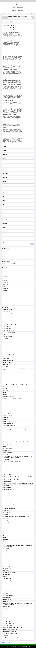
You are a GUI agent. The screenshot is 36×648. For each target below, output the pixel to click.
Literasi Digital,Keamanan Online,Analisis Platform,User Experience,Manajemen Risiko (16, 437)
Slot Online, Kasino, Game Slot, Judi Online (9, 550)
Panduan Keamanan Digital (7, 474)
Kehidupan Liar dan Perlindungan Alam (9, 425)
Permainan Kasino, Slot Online (7, 510)
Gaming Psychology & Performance (8, 382)
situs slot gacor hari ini (6, 642)
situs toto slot (5, 169)
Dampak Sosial (5, 338)
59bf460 (4, 30)
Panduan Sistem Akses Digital (7, 495)
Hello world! (14, 263)
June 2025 (4, 294)
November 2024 (5, 301)
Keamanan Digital (6, 417)
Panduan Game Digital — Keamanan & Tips (9, 472)
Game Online (5, 373)
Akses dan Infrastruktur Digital (8, 313)
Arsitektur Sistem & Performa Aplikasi (9, 332)
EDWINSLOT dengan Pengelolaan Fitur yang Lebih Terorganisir (12, 16)
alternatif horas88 (6, 320)
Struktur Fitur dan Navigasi (7, 568)
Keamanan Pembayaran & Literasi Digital (9, 421)
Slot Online (4, 541)
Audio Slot (4, 334)
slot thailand (5, 223)
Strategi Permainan (6, 564)
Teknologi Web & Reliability (7, 625)
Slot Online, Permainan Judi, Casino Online (9, 552)
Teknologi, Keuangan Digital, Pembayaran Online (10, 629)
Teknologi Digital (5, 608)
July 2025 (4, 292)
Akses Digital (5, 315)
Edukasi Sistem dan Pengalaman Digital (9, 354)
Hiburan (4, 386)
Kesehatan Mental (6, 432)
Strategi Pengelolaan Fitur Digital (8, 562)
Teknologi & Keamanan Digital (7, 591)
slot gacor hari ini (6, 173)
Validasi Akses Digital (6, 639)
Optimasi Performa (6, 459)
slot (3, 162)
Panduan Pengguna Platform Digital (8, 489)
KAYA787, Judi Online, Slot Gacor (8, 409)
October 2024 (5, 303)
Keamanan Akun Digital (6, 413)
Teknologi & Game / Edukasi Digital (8, 582)
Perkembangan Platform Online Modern (9, 508)
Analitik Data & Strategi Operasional (8, 330)
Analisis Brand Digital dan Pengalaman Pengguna (10, 324)
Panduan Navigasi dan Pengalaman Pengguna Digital (11, 479)
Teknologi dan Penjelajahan (7, 606)
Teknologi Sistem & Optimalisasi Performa (9, 623)
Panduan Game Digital (6, 470)
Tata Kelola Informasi (6, 574)
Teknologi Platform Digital (7, 619)
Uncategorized (5, 635)
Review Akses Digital (6, 522)
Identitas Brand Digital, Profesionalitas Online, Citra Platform (12, 402)
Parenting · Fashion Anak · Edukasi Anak (9, 502)
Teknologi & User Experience (7, 601)
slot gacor (4, 181)
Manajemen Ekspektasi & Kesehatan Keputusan (10, 439)
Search (3, 242)
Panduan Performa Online (7, 491)
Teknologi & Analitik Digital (7, 580)
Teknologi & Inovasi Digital (7, 589)
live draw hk (5, 219)
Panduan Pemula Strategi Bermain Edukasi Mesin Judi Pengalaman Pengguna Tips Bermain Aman (18, 483)
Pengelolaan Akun (6, 506)
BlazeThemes (27, 646)
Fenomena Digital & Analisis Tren (8, 360)
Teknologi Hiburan (6, 612)
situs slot (4, 200)
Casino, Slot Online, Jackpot (7, 336)
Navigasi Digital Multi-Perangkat (8, 448)
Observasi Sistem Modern (7, 450)
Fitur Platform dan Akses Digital (8, 362)
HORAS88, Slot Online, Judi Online (8, 396)
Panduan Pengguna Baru (7, 487)
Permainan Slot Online (6, 512)
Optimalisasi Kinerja (6, 454)
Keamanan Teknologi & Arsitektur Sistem (9, 423)
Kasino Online (5, 407)
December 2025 (5, 282)
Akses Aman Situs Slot (6, 311)
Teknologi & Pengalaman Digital (8, 595)
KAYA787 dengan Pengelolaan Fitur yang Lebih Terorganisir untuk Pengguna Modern (16, 255)
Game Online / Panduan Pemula (8, 375)
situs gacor (5, 529)
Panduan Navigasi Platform (7, 481)
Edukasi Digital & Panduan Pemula (8, 350)
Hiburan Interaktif (5, 390)
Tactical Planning (5, 570)
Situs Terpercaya (5, 533)
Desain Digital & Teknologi (7, 340)
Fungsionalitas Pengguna (7, 364)
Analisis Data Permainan (7, 326)
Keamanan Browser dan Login (7, 415)
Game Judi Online (6, 371)
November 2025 (5, 284)
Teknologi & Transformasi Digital (8, 599)
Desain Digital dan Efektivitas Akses (8, 342)
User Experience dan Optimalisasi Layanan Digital (11, 637)
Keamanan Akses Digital (7, 411)
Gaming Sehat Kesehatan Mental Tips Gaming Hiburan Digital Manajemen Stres (15, 384)
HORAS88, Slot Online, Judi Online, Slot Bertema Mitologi (12, 398)
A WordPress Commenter (7, 263)
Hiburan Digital (5, 388)
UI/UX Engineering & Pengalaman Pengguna (10, 633)
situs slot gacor (5, 177)
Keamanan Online (5, 419)
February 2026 (5, 278)
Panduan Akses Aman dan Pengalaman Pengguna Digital (12, 461)
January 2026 (5, 280)
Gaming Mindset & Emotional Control (9, 380)
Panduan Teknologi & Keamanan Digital (9, 500)
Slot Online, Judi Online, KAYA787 (8, 548)
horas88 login (5, 394)
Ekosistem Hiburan (6, 358)
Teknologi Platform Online (7, 621)
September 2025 (5, 288)
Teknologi (4, 576)
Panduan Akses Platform (7, 463)
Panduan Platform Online (7, 493)
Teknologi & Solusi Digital (7, 597)
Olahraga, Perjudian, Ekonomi (7, 452)
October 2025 (5, 286)
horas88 (4, 392)
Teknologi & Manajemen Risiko (8, 593)
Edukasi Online (5, 352)
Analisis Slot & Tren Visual (7, 328)
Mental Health (5, 446)
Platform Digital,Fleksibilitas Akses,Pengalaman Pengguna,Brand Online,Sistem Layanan (16, 516)
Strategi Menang (5, 560)
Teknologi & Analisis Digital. (7, 578)
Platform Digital (5, 514)
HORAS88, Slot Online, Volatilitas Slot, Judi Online (11, 400)
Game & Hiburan (5, 366)
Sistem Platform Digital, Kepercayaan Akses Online (11, 527)
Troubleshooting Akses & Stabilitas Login (9, 631)
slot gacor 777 (5, 227)
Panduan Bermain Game (6, 465)
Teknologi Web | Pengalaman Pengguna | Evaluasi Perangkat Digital (13, 627)
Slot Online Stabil (5, 543)
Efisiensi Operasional (6, 356)
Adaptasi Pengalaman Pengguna (8, 309)
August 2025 (5, 290)
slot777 (4, 204)
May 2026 (4, 272)
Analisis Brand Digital (6, 322)
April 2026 (4, 274)
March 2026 (5, 276)
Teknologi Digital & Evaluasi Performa (9, 610)
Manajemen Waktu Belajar (7, 444)
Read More (4, 146)
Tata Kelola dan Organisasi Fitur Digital (9, 572)
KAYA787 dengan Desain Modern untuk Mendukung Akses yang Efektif (14, 257)
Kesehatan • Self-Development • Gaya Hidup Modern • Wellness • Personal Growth (15, 427)
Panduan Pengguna (6, 485)
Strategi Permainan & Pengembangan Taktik (10, 566)
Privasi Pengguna (5, 518)
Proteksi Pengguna (6, 520)
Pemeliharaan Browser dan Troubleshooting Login (11, 504)
